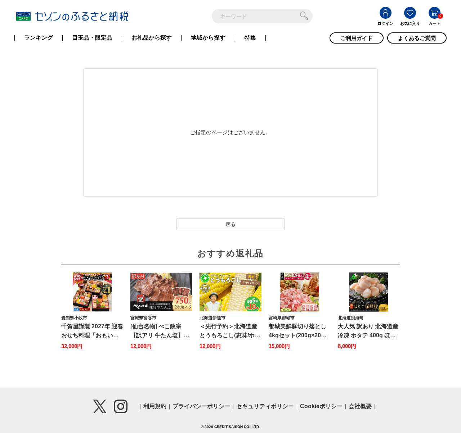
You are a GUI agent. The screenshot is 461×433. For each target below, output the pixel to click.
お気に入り (410, 23)
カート (434, 23)
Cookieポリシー (321, 406)
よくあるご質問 (417, 38)
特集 (250, 38)
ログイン (385, 23)
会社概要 (360, 406)
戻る (230, 224)
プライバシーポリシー (201, 406)
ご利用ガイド (356, 38)
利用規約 (154, 406)
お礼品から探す (151, 38)
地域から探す (208, 38)
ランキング (38, 38)
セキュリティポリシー (265, 406)
